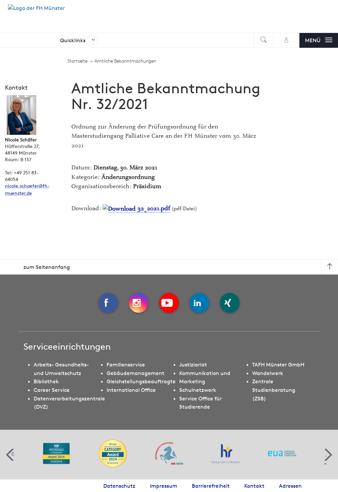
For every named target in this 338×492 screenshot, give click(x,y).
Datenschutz (119, 485)
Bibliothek (46, 381)
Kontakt (254, 485)
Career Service (52, 390)
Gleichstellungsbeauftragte (141, 381)
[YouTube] (169, 303)
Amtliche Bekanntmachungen (125, 61)
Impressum (163, 485)
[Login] (286, 40)
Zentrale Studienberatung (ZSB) (273, 389)
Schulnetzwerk (197, 390)
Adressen (290, 485)
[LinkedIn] (199, 303)
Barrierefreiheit (211, 485)
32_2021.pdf (153, 208)
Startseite (77, 61)
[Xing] (230, 303)
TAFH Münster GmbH (278, 364)
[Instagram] (139, 303)
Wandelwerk (267, 373)
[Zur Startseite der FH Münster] (36, 11)
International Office (131, 390)
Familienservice (126, 364)
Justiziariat (193, 364)
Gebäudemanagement (135, 373)
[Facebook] (108, 303)
